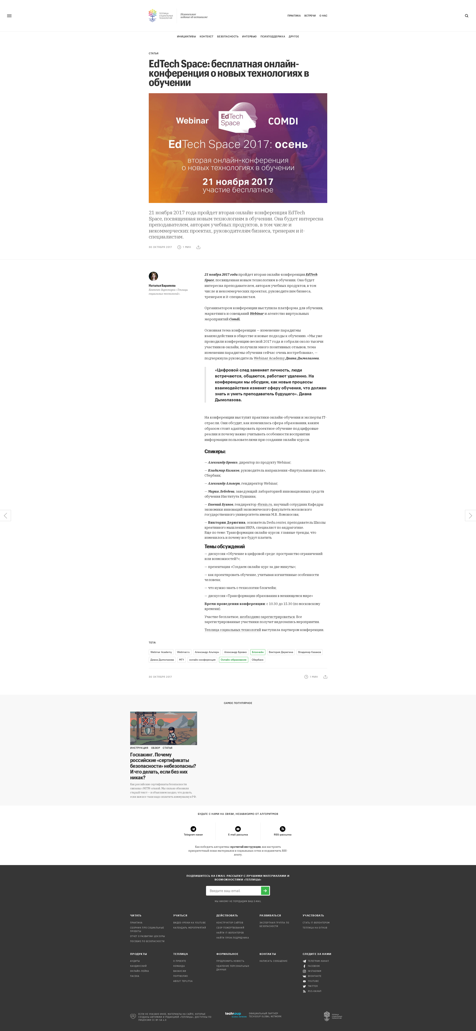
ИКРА (250, 527)
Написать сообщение (273, 961)
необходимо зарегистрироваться (267, 617)
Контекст (206, 36)
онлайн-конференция (202, 659)
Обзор (155, 748)
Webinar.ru (183, 652)
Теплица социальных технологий (233, 630)
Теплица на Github (315, 928)
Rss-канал (315, 991)
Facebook (314, 966)
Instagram (314, 971)
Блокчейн (258, 652)
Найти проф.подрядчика (232, 938)
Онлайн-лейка (139, 971)
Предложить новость (230, 961)
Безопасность (228, 36)
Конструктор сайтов (229, 923)
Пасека (134, 976)
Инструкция (139, 748)
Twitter (313, 986)
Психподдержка (272, 36)
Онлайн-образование (234, 659)
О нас (323, 15)
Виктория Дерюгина (281, 652)
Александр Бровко (235, 652)
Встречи (310, 15)
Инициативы (186, 36)
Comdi (234, 319)
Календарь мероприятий (189, 928)
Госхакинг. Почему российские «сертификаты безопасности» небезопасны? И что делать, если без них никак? (163, 765)
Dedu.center (276, 522)
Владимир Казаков (309, 652)
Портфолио (180, 976)
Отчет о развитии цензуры (147, 936)
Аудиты (135, 961)
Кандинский (138, 966)
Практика (294, 15)
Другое (294, 36)
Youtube (313, 981)
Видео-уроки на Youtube (189, 923)
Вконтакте (314, 976)
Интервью (249, 36)
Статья (153, 53)
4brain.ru (264, 504)
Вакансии (179, 971)
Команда (179, 966)
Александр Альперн (207, 652)
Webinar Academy (269, 358)
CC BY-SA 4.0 (159, 1020)
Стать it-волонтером (316, 923)
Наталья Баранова (162, 285)
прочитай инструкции (245, 847)
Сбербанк (257, 659)
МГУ (181, 659)
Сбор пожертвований (230, 928)
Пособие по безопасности (147, 941)
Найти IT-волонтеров (230, 933)
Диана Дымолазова (162, 659)
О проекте (179, 961)
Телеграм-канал (318, 961)
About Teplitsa (183, 981)
